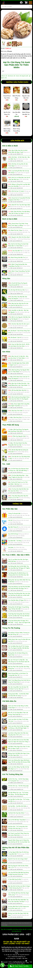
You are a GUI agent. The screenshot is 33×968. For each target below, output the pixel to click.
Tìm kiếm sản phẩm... (30, 7)
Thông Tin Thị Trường (11, 628)
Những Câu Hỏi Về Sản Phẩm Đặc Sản (15, 848)
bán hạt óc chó (11, 75)
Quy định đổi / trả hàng (25, 929)
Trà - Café (6, 464)
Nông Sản (6, 278)
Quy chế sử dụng (5, 929)
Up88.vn (23, 964)
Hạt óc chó (4, 75)
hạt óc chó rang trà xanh (22, 75)
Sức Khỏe (6, 352)
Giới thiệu (14, 931)
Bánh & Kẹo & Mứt (9, 219)
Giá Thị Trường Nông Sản (12, 774)
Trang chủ (4, 923)
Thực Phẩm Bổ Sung (10, 425)
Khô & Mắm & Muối (10, 146)
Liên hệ (19, 931)
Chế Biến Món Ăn (9, 701)
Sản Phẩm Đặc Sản (10, 509)
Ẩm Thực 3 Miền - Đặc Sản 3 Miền (16, 555)
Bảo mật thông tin (15, 929)
